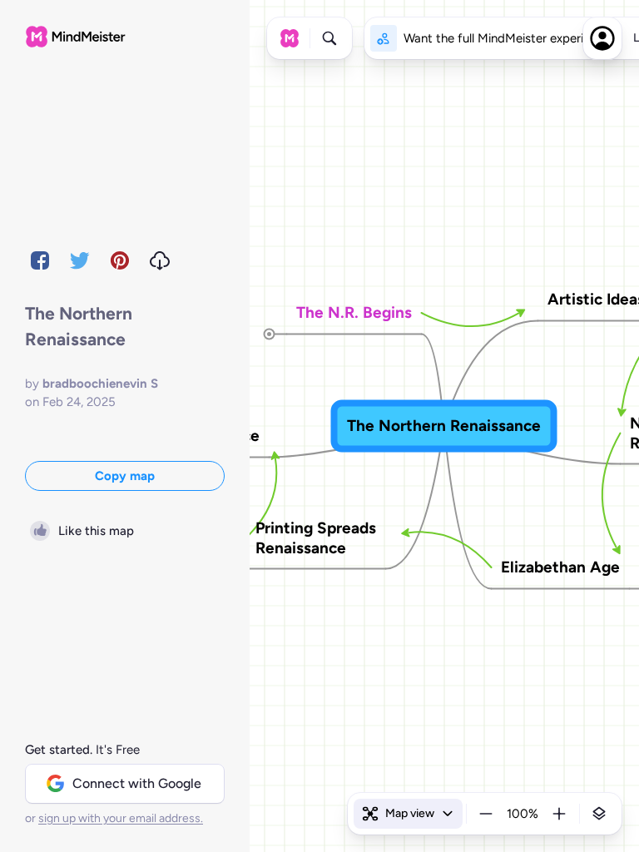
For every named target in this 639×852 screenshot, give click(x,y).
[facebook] (40, 260)
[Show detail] (599, 814)
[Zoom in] (559, 814)
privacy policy (387, 755)
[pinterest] (120, 260)
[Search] (329, 38)
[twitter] (80, 260)
